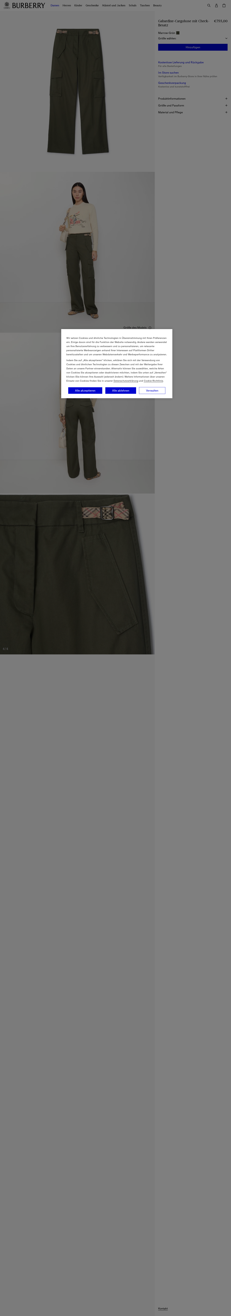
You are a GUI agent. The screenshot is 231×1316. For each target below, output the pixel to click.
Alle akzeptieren (85, 390)
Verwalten (152, 390)
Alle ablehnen (120, 390)
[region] (116, 363)
